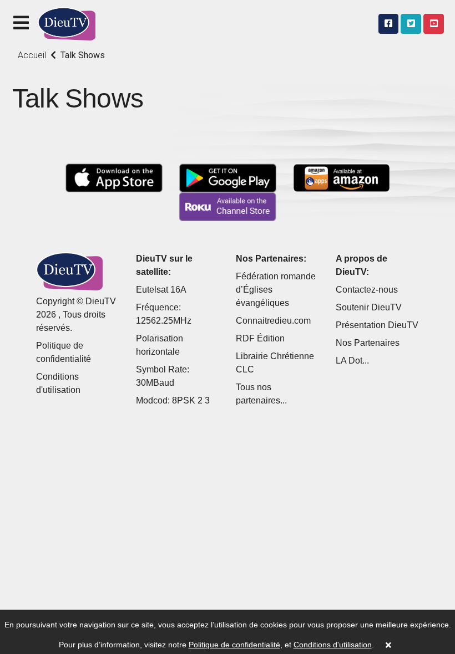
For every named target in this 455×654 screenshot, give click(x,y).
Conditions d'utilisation (333, 644)
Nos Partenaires (368, 343)
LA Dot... (352, 360)
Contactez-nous (367, 289)
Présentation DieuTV (377, 325)
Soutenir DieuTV (369, 307)
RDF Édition (260, 338)
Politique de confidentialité (234, 644)
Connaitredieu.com (273, 320)
